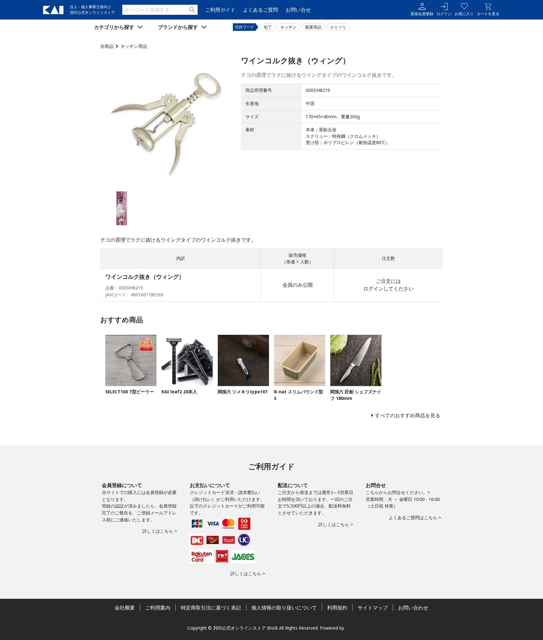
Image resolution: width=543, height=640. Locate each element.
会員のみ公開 (297, 284)
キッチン (288, 27)
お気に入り (464, 13)
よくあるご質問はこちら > (415, 517)
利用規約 (337, 607)
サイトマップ (373, 607)
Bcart (350, 628)
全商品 (106, 46)
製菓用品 (313, 27)
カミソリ (338, 27)
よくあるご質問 (260, 9)
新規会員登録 (422, 13)
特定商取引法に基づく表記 (211, 607)
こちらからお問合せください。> (398, 492)
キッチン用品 (134, 46)
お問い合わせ (413, 607)
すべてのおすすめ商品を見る (407, 415)
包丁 (268, 27)
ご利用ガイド (220, 9)
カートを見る (488, 13)
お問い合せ (298, 9)
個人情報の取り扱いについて (284, 607)
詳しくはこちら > (159, 531)
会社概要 (125, 607)
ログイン (444, 13)
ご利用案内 (157, 607)
